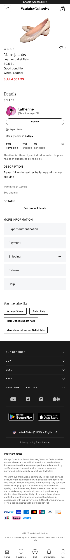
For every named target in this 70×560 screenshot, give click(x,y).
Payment (14, 242)
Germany (50, 537)
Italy (35, 540)
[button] (62, 8)
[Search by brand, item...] (7, 8)
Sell (9, 369)
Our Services (15, 352)
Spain (60, 537)
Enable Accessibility (35, 2)
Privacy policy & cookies (33, 442)
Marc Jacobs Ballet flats (21, 321)
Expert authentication (23, 229)
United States (37, 537)
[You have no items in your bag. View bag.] (62, 8)
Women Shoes (15, 311)
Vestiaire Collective (21, 387)
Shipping (15, 256)
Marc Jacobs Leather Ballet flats (26, 330)
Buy (8, 361)
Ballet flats (38, 311)
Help (12, 284)
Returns (14, 270)
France (8, 537)
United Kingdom (21, 537)
